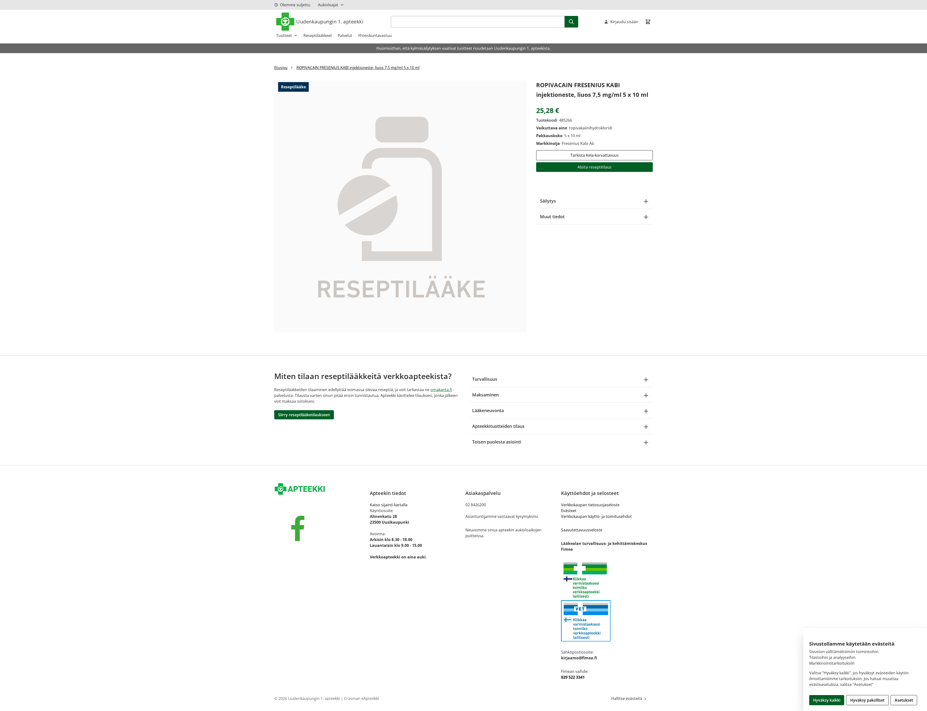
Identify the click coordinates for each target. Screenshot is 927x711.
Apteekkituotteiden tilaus (498, 426)
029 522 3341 (573, 677)
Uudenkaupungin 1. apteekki (329, 21)
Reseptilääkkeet (317, 35)
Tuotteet (284, 35)
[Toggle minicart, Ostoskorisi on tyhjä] (648, 22)
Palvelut (345, 35)
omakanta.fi (441, 389)
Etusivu (281, 67)
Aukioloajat (328, 4)
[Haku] (571, 22)
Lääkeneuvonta (488, 410)
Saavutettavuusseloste (581, 530)
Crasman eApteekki (361, 698)
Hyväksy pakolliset (867, 700)
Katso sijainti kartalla (388, 504)
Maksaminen (485, 395)
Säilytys (548, 201)
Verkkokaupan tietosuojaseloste (590, 504)
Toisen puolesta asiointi (496, 442)
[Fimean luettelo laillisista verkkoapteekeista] (607, 620)
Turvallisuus (484, 379)
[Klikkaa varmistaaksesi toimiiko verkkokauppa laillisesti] (607, 580)
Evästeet (568, 510)
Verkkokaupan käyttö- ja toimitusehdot (596, 516)
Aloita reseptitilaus (594, 167)
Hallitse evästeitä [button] (627, 698)
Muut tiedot (552, 216)
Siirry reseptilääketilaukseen (304, 414)
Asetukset (904, 700)
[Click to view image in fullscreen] (400, 206)
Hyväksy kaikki (826, 700)
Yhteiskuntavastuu (375, 35)
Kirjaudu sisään (624, 21)
